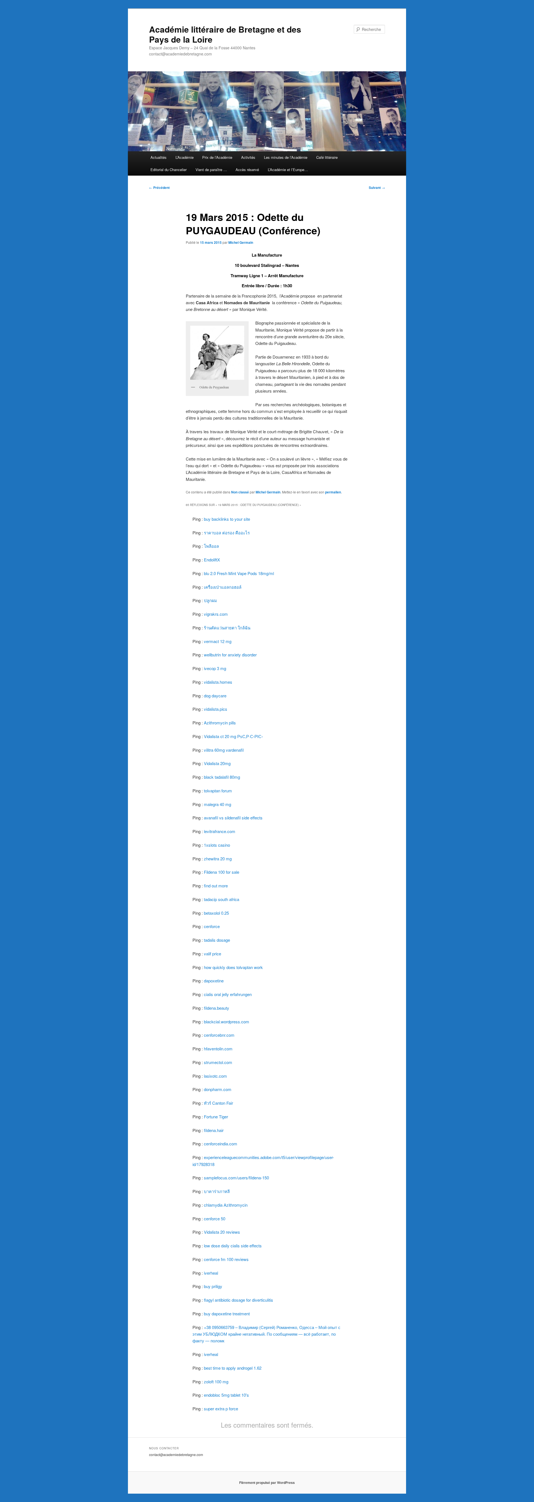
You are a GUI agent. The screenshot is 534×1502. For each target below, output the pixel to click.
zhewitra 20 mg (218, 858)
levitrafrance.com (219, 831)
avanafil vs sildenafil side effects (233, 818)
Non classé (240, 492)
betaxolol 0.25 (216, 913)
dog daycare (215, 695)
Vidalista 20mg (217, 763)
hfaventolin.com (218, 1048)
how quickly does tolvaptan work (233, 967)
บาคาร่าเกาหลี (217, 1191)
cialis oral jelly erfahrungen (228, 994)
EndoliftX (212, 560)
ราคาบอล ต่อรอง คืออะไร (227, 532)
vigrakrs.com (216, 614)
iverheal (211, 1273)
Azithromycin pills (220, 723)
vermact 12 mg (217, 641)
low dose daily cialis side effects (233, 1245)
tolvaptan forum (218, 790)
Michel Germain (240, 242)
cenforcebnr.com (219, 1035)
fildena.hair (214, 1130)
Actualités (158, 157)
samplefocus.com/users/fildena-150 (236, 1177)
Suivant (377, 187)
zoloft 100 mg (216, 1381)
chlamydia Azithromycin (226, 1205)
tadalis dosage (217, 940)
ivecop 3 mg (215, 668)
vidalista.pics (215, 709)
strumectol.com (218, 1062)
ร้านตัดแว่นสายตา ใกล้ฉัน (227, 628)
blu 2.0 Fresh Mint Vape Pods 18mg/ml (239, 573)
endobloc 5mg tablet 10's (226, 1395)
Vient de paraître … (211, 169)
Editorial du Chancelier (168, 169)
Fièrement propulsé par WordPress (267, 1482)
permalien (333, 492)
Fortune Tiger (216, 1116)
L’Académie (184, 157)
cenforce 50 (214, 1218)
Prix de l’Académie (217, 157)
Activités (248, 157)
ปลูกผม (210, 600)
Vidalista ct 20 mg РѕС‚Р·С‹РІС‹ (233, 736)
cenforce (212, 926)
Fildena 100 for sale (221, 872)
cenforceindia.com (220, 1143)
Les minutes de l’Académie (285, 157)
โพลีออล (211, 546)
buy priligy (213, 1286)
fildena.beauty (216, 1008)
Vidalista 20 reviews (222, 1232)
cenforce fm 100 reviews (226, 1259)
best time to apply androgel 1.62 (232, 1368)
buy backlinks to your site (227, 519)
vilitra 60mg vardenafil (224, 750)
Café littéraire (327, 157)
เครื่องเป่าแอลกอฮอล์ (222, 587)
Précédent (159, 187)
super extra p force (221, 1408)
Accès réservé (247, 169)
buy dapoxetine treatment (227, 1313)
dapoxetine (214, 981)
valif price (212, 953)
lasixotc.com (215, 1076)
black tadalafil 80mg (222, 777)
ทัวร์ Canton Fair (218, 1103)
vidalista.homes (218, 682)
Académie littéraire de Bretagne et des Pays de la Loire (225, 34)
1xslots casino (217, 845)
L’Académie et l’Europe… (288, 169)
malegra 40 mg (217, 804)
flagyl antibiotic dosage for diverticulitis (238, 1300)
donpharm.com (217, 1089)
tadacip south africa (221, 899)
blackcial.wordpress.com (226, 1021)
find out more (216, 885)
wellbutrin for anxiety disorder (230, 655)
